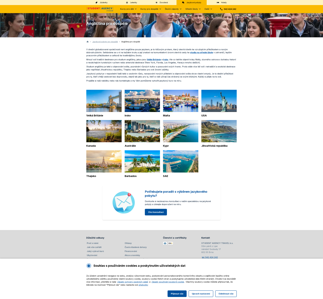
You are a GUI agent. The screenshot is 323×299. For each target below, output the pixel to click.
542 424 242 (230, 9)
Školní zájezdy (172, 9)
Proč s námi (92, 243)
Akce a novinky (132, 255)
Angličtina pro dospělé (130, 42)
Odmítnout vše (226, 293)
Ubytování (92, 255)
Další (207, 9)
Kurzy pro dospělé (149, 9)
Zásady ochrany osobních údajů (132, 282)
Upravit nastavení (201, 293)
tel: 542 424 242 (210, 257)
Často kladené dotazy (136, 247)
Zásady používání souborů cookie (168, 282)
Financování (131, 251)
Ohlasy (128, 243)
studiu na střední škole (201, 52)
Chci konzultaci (156, 212)
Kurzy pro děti (127, 9)
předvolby (143, 285)
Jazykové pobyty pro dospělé (105, 42)
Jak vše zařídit (94, 247)
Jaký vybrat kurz (95, 251)
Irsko (165, 59)
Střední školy (191, 9)
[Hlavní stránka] (100, 9)
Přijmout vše (177, 293)
